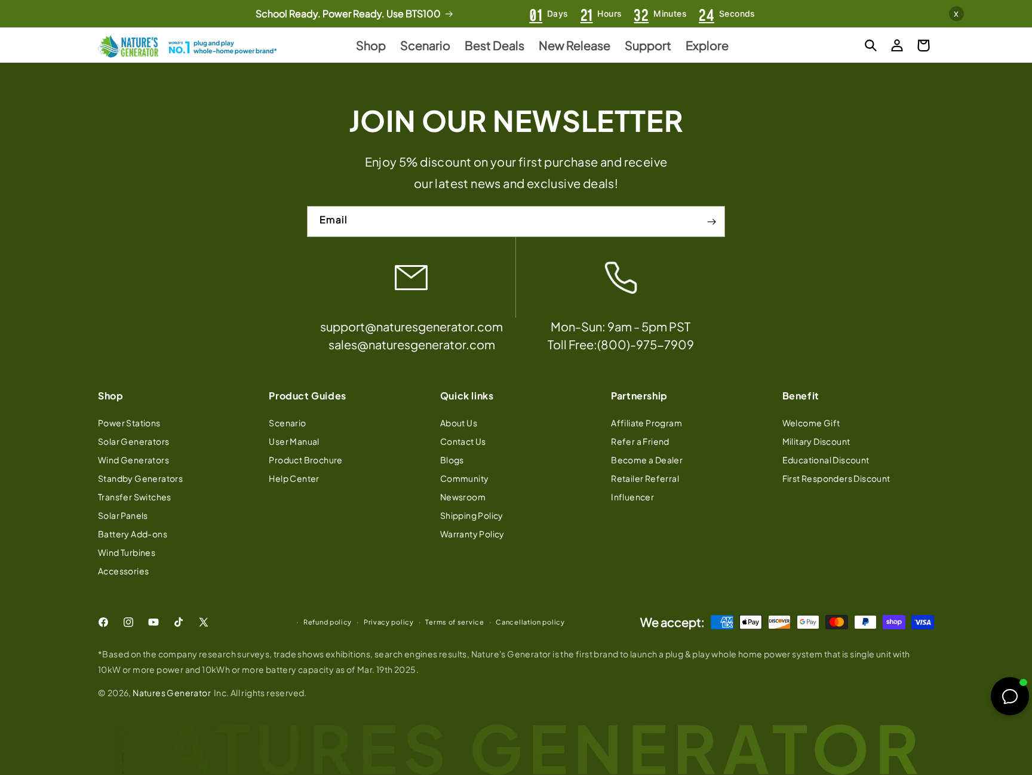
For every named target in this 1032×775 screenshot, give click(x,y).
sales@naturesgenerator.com (411, 344)
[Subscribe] (711, 222)
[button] (871, 45)
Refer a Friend (640, 440)
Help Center (294, 477)
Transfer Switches (134, 496)
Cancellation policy (530, 622)
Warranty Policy (472, 533)
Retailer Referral (645, 477)
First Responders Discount (836, 477)
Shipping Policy (471, 514)
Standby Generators (140, 477)
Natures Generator (172, 692)
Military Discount (816, 440)
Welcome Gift (811, 422)
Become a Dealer (647, 459)
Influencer (632, 496)
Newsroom (463, 496)
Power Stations (129, 422)
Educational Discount (826, 459)
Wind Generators (133, 459)
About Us (458, 422)
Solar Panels (123, 514)
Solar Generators (133, 440)
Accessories (123, 570)
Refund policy (327, 622)
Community (464, 477)
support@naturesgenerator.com (411, 326)
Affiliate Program (646, 422)
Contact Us (463, 440)
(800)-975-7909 (645, 344)
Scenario (287, 422)
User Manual (294, 440)
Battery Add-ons (132, 533)
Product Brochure (305, 459)
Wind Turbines (126, 551)
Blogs (452, 459)
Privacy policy (389, 622)
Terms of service (454, 622)
